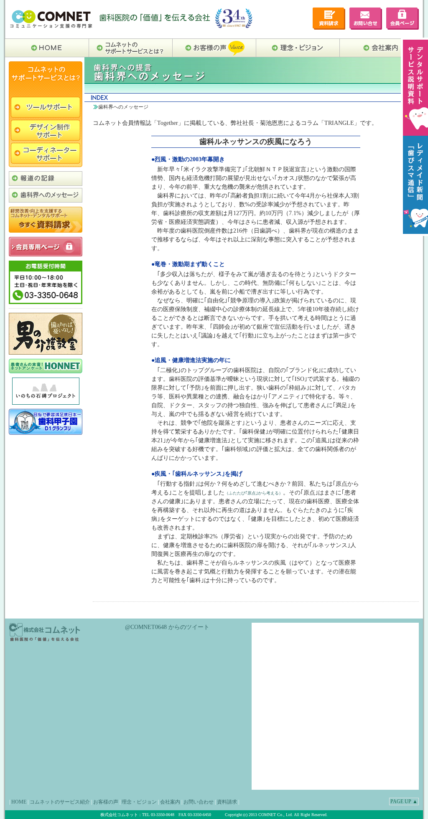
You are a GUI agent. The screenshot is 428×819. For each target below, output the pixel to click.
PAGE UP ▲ (404, 801)
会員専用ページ (402, 19)
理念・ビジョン (139, 802)
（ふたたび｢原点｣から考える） (253, 493)
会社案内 (170, 802)
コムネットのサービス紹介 (60, 802)
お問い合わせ (198, 802)
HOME (18, 802)
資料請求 (227, 802)
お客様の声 (105, 802)
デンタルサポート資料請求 (329, 19)
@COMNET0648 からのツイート (167, 627)
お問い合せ (365, 19)
